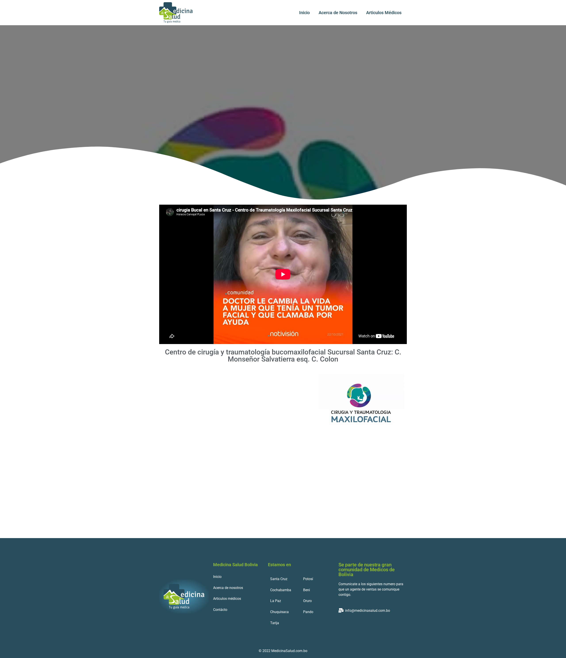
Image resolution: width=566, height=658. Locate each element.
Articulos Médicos (384, 12)
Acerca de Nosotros (338, 12)
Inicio (304, 12)
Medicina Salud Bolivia (235, 564)
